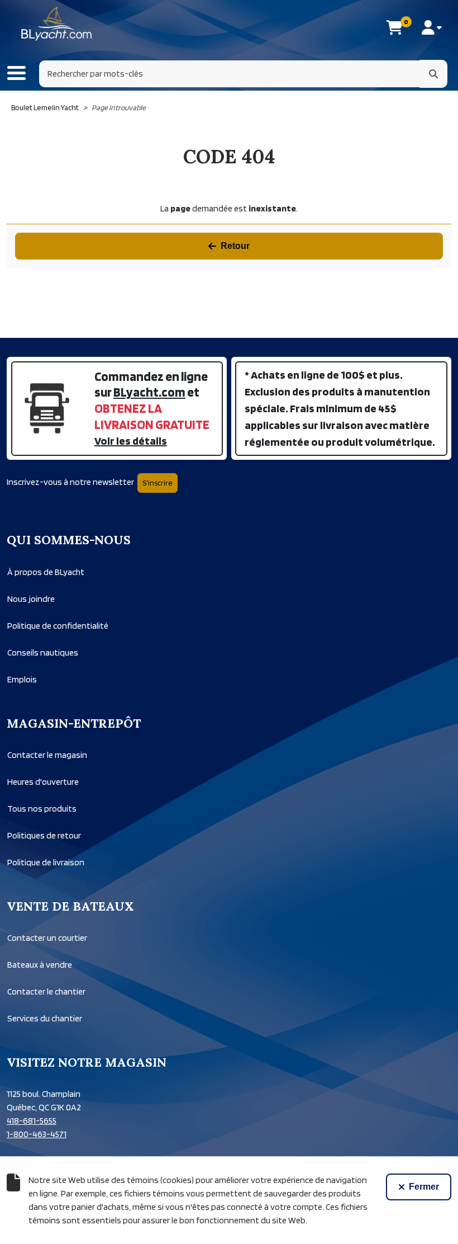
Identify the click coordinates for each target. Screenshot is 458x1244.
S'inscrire (157, 482)
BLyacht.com (149, 391)
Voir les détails (130, 440)
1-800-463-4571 (36, 1134)
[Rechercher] (433, 73)
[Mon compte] (431, 27)
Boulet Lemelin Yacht (45, 107)
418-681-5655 (31, 1120)
